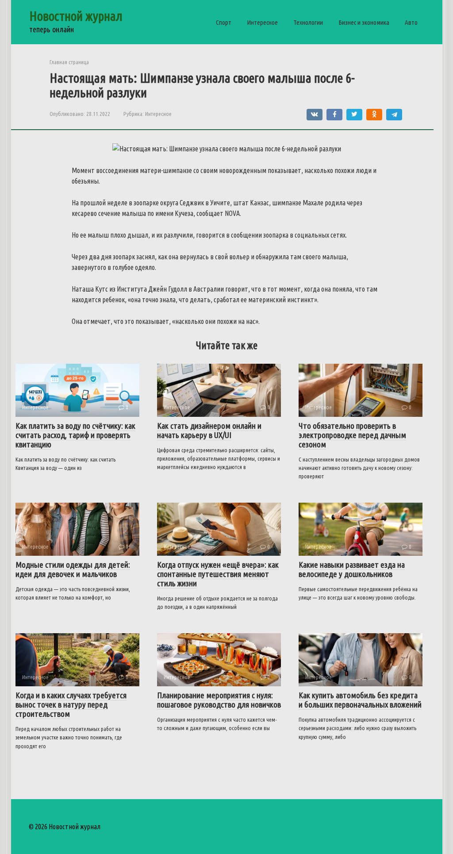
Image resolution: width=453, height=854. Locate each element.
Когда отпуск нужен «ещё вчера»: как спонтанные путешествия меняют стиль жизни (218, 574)
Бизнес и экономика (363, 22)
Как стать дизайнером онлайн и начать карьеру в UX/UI (209, 430)
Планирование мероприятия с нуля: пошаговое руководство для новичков (219, 699)
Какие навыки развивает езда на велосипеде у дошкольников (352, 569)
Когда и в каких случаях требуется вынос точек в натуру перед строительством (71, 704)
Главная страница (69, 62)
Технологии (308, 22)
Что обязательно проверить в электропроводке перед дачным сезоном (352, 435)
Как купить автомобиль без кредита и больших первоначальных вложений (360, 699)
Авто (411, 22)
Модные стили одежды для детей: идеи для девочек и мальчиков (72, 569)
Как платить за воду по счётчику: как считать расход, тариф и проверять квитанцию (75, 435)
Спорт (223, 22)
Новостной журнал (76, 15)
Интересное (262, 22)
